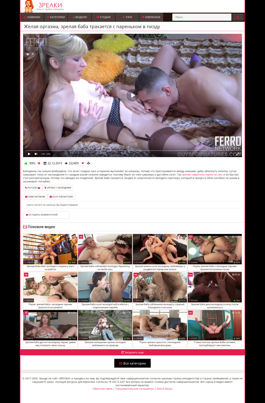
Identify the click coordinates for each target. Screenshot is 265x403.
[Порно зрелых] (133, 6)
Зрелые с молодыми (58, 187)
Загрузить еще (134, 352)
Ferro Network (36, 196)
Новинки (33, 17)
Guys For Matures (62, 196)
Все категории (134, 363)
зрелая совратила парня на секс (202, 174)
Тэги (128, 17)
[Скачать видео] (88, 163)
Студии (105, 17)
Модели (81, 17)
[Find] (238, 17)
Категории (57, 17)
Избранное (152, 17)
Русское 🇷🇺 (33, 187)
